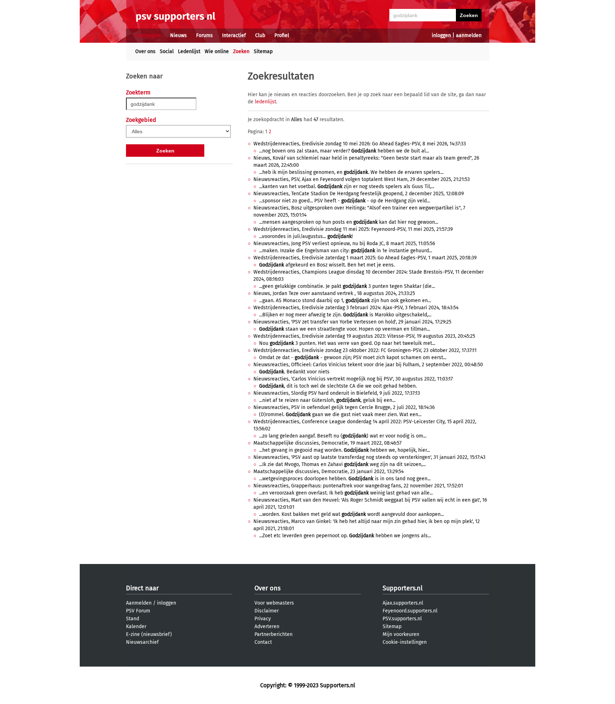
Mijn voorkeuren (401, 634)
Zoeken (241, 51)
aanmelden (469, 35)
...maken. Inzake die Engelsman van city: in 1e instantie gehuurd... (345, 251)
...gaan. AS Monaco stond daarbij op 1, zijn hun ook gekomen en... (345, 300)
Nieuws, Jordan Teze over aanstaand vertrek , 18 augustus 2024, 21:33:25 (334, 293)
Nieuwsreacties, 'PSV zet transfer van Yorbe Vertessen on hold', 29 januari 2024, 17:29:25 (352, 322)
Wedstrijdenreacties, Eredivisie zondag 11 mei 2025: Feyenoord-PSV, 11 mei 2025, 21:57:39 (353, 229)
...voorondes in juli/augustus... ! (306, 236)
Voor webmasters (274, 603)
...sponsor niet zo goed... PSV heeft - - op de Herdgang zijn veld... (344, 201)
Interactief (234, 35)
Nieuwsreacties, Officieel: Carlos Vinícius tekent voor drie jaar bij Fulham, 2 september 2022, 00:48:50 (368, 365)
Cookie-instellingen (405, 642)
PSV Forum (138, 611)
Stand (132, 619)
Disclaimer (266, 611)
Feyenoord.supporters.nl (410, 611)
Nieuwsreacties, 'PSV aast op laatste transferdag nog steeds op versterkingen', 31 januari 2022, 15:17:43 (369, 457)
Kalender (136, 626)
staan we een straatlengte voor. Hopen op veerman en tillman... (344, 329)
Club (260, 35)
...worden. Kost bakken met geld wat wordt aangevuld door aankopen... (351, 514)
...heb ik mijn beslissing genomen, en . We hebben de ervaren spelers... (351, 172)
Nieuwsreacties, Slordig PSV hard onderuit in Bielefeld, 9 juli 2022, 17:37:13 (336, 393)
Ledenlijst (189, 51)
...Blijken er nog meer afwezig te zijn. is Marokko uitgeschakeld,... (345, 315)
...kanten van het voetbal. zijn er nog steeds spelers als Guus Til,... (346, 186)
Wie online (217, 51)
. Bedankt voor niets (294, 372)
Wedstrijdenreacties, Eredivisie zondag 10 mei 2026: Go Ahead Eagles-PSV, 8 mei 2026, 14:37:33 (359, 144)
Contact (263, 642)
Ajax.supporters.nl (403, 603)
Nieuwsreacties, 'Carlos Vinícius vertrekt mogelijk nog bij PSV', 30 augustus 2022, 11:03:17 (353, 379)
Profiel (281, 35)
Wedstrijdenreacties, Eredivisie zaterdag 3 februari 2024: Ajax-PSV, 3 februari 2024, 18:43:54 (355, 308)
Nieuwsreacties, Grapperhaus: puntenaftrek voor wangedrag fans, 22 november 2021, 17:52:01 (358, 486)
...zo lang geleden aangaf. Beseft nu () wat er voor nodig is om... (342, 436)
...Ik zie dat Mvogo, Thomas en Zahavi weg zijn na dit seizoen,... (342, 464)
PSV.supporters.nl (402, 619)
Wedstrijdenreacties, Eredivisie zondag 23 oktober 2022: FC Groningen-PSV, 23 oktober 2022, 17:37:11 (365, 350)
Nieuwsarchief (142, 642)
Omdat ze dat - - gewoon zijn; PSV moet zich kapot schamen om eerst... (352, 357)
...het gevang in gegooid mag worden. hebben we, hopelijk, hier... (344, 450)
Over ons (145, 51)
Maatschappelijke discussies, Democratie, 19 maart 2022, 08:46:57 (327, 443)
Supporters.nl (402, 588)
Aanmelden (139, 603)
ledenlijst (265, 102)
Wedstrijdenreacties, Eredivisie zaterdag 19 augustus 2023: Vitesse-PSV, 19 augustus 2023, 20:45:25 (364, 336)
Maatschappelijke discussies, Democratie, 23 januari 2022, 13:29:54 (328, 472)
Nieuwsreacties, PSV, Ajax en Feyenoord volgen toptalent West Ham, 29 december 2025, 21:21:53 (361, 179)
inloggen (441, 35)
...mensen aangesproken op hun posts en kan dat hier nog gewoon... (348, 222)
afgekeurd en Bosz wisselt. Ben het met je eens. (327, 265)
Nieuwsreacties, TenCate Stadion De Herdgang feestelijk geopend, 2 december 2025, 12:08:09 (358, 194)
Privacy (262, 619)
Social (167, 51)
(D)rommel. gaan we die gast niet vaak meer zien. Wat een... (340, 414)
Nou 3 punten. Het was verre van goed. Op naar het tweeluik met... (347, 343)
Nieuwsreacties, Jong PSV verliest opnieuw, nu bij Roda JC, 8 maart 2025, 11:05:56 (344, 243)
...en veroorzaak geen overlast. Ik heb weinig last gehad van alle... (346, 493)
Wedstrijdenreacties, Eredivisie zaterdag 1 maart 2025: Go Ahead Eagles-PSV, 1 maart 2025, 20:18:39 (365, 258)
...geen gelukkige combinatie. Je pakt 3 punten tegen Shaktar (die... (347, 286)
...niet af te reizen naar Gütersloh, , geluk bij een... (327, 400)
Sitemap (263, 51)
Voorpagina (148, 35)
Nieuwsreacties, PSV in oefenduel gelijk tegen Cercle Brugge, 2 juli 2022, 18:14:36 (344, 407)
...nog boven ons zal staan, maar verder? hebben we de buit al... (344, 151)
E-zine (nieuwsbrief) (149, 634)
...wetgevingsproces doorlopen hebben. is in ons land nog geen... (345, 479)
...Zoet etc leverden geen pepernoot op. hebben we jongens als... (345, 536)
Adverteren (266, 626)
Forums (204, 35)
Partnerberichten (273, 634)
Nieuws (178, 35)
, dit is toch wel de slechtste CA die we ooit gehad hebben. (338, 386)
